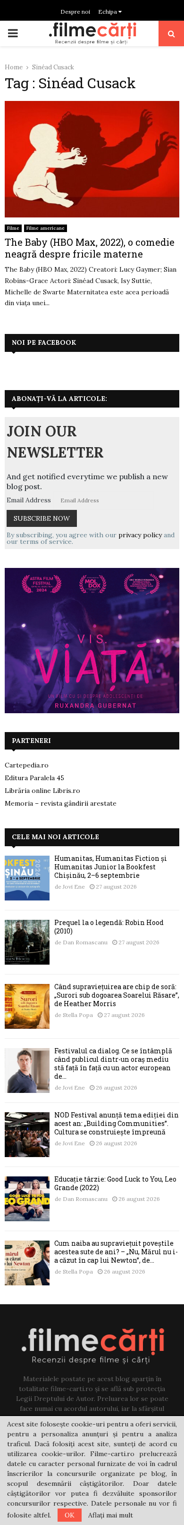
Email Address (29, 500)
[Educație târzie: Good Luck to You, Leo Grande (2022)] (27, 1198)
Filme (13, 228)
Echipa (108, 11)
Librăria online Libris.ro (42, 790)
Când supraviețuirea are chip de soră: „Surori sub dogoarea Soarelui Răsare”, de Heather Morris (116, 995)
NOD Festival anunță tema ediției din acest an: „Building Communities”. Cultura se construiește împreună (116, 1123)
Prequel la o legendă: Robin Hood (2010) (109, 926)
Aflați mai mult (110, 1515)
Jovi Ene (74, 886)
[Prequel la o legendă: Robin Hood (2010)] (27, 942)
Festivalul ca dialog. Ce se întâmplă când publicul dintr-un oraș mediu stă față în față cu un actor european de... (113, 1063)
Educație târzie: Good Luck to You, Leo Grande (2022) (115, 1183)
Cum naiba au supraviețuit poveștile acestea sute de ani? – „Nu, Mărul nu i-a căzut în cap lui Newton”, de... (116, 1252)
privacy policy (140, 535)
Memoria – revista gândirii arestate (61, 803)
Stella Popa (78, 1014)
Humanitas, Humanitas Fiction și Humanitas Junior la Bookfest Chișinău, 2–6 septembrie (110, 867)
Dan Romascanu (85, 942)
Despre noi (75, 11)
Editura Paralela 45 (34, 778)
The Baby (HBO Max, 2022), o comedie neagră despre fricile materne (90, 248)
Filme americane (45, 228)
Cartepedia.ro (27, 765)
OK (70, 1515)
